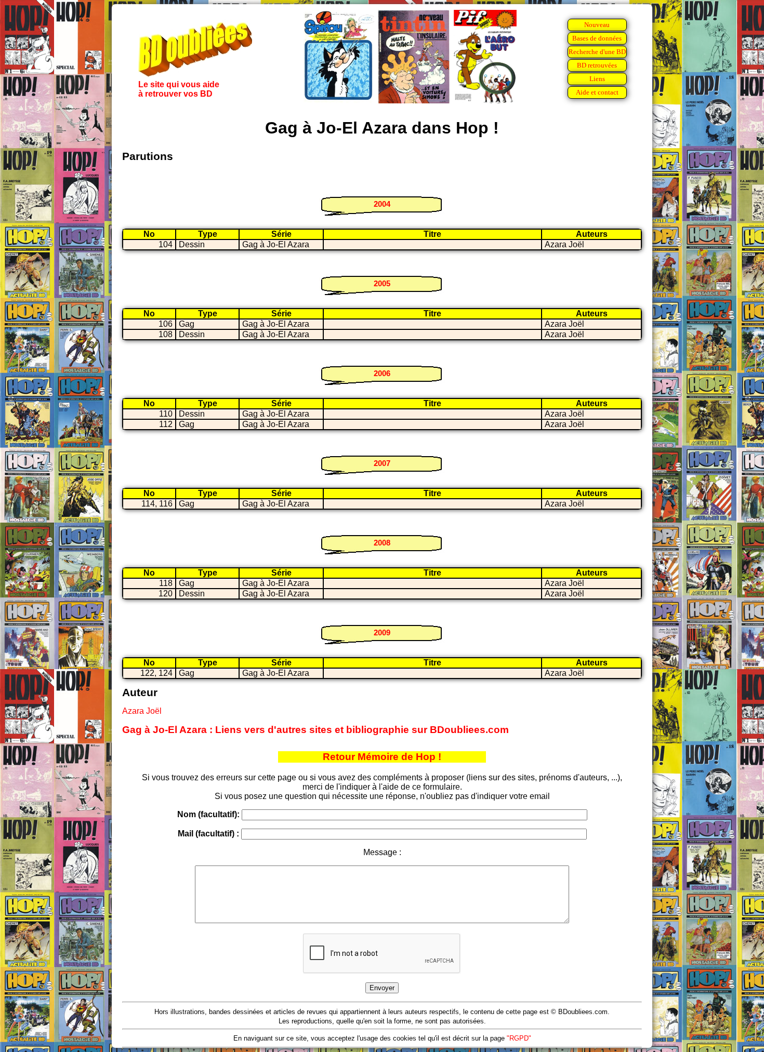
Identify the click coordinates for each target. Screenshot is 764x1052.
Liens (597, 79)
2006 (382, 373)
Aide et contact (597, 92)
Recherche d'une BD (597, 52)
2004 (382, 203)
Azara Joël (142, 711)
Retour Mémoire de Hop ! (382, 756)
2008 (382, 542)
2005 (382, 283)
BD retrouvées (597, 65)
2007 (382, 463)
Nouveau (597, 25)
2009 (382, 632)
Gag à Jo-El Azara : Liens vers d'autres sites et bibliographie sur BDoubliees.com (315, 729)
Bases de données (597, 38)
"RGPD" (519, 1038)
